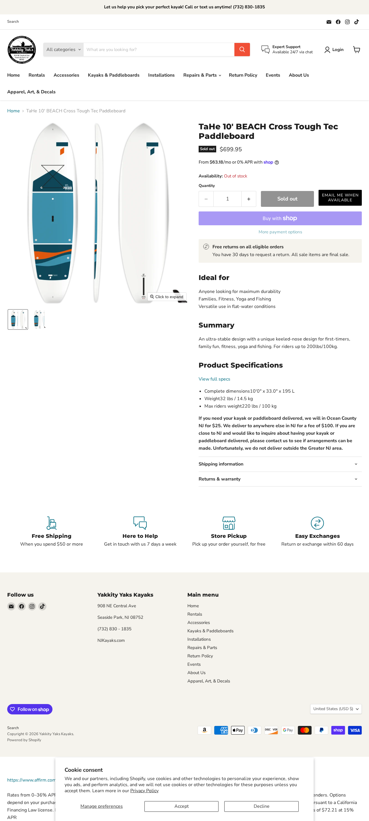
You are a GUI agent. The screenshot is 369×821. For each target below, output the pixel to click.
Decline (262, 806)
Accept (181, 806)
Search (13, 22)
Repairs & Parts (200, 75)
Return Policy (243, 75)
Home (13, 75)
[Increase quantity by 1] (249, 199)
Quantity (207, 186)
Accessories (66, 75)
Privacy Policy (144, 791)
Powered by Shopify (24, 740)
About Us (299, 75)
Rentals (37, 75)
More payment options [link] (280, 232)
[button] (335, 49)
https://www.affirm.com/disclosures (44, 780)
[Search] (242, 49)
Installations (161, 75)
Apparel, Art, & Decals (31, 92)
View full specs (214, 379)
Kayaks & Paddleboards (114, 75)
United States (333, 709)
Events (273, 75)
